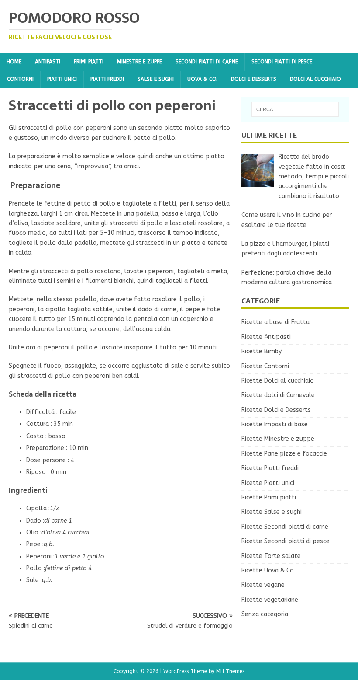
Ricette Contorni (265, 366)
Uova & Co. (202, 79)
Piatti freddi (107, 79)
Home (14, 62)
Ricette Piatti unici (267, 483)
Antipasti (47, 62)
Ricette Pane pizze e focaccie (284, 453)
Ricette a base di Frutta (275, 322)
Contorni (20, 79)
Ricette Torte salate (271, 556)
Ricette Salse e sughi (271, 512)
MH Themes (230, 671)
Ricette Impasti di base (274, 424)
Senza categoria (264, 614)
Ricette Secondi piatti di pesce (285, 541)
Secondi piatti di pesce (281, 62)
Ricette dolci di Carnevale (278, 395)
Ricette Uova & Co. (268, 570)
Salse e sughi (156, 79)
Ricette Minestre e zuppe (277, 439)
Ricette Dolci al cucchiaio (277, 380)
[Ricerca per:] (295, 109)
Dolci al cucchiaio (315, 79)
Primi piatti (88, 62)
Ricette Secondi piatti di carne (284, 526)
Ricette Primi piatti (268, 497)
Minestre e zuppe (139, 62)
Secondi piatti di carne (207, 62)
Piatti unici (62, 79)
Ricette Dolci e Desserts (276, 410)
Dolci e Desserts (253, 79)
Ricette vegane (263, 585)
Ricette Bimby (261, 351)
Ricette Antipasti (266, 337)
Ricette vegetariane (269, 599)
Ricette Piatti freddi (270, 468)
